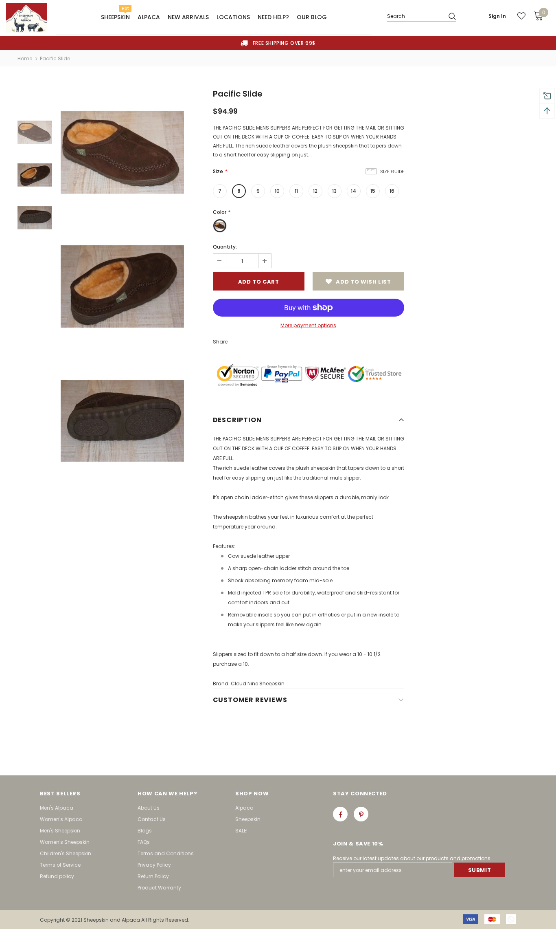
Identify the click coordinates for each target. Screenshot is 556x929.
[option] (278, 43)
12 (315, 190)
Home (25, 58)
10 (277, 190)
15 (372, 190)
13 (334, 190)
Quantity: (225, 246)
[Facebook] (340, 814)
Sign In (497, 16)
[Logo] (26, 18)
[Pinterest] (361, 814)
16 (392, 190)
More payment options (308, 325)
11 (296, 190)
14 (353, 190)
